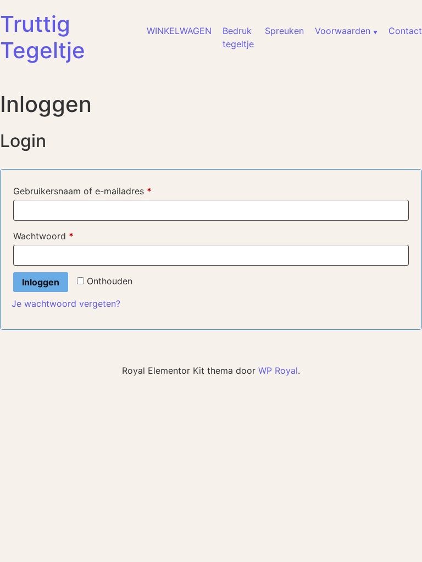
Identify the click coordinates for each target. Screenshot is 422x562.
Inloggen (40, 282)
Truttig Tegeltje (42, 37)
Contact (405, 30)
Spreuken (284, 30)
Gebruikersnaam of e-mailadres (96, 190)
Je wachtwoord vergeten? (66, 303)
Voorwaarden (342, 30)
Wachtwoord (57, 235)
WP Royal (278, 370)
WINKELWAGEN (179, 30)
